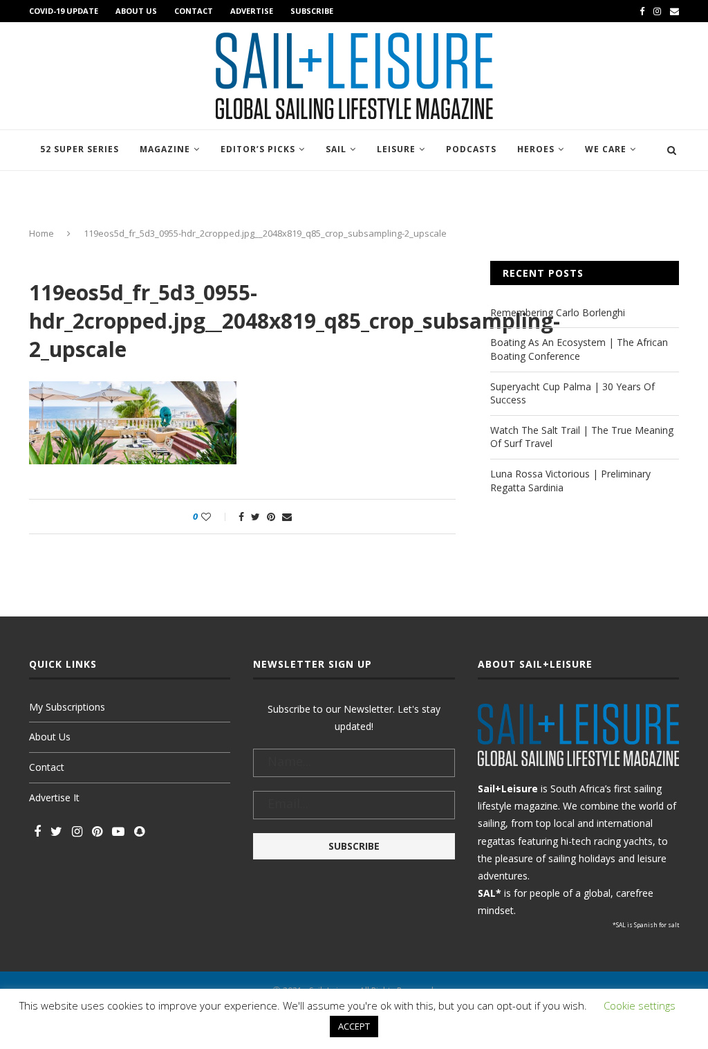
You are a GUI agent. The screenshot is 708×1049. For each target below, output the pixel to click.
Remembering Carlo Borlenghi (557, 312)
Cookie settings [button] (640, 1005)
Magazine (165, 149)
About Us (136, 11)
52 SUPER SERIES (79, 149)
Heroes (536, 149)
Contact (193, 11)
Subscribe (311, 11)
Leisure (396, 149)
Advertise (251, 11)
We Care (605, 149)
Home (41, 233)
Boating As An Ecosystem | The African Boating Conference (579, 349)
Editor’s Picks (258, 149)
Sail (336, 149)
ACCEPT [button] (354, 1026)
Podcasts (471, 149)
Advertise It (54, 797)
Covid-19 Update (63, 11)
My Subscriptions (67, 706)
